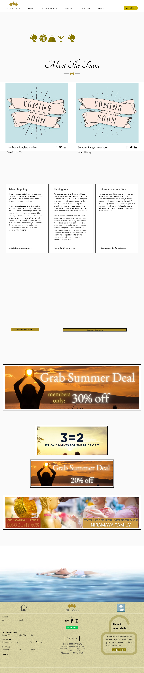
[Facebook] (56, 147)
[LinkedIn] (65, 147)
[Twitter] (60, 147)
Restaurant (7, 642)
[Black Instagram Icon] (77, 621)
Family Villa (21, 635)
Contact (19, 620)
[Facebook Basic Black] (72, 621)
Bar (17, 642)
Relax (33, 650)
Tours (18, 650)
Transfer (6, 650)
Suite (33, 635)
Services (6, 646)
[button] (30, 9)
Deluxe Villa (7, 635)
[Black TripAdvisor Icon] (67, 621)
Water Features (37, 642)
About (4, 620)
